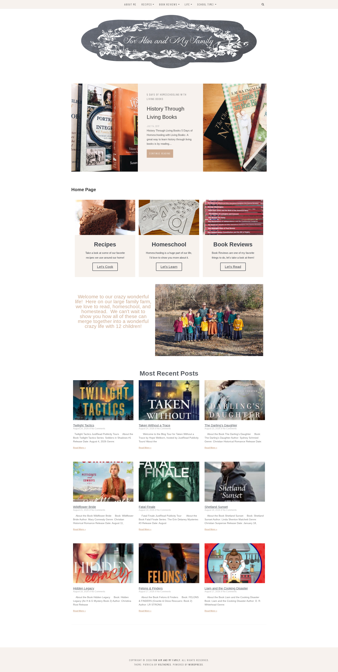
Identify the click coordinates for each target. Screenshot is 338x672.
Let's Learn (169, 267)
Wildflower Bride (84, 507)
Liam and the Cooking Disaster (226, 588)
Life (187, 4)
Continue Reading (223, 157)
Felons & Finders (151, 588)
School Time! (205, 4)
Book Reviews (168, 4)
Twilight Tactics (83, 425)
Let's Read (233, 267)
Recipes (147, 4)
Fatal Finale (147, 507)
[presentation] (188, 165)
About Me (130, 4)
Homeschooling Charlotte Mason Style (229, 112)
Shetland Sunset (216, 507)
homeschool (218, 94)
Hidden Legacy (83, 588)
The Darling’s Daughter (221, 425)
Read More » (79, 448)
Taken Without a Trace (154, 425)
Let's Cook (105, 267)
